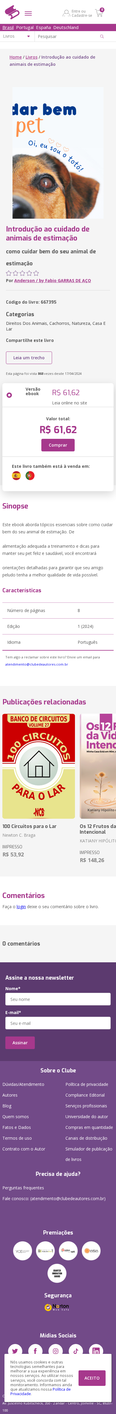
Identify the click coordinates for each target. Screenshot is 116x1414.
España (43, 27)
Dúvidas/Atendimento (23, 1084)
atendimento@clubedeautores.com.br (36, 664)
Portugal (25, 27)
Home (16, 57)
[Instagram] (55, 1351)
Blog (6, 1106)
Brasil (8, 27)
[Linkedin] (96, 1351)
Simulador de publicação (88, 1154)
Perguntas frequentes (23, 1188)
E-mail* (13, 1012)
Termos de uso (17, 1138)
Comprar (58, 445)
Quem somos (15, 1116)
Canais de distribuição (86, 1138)
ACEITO (92, 1378)
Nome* (13, 988)
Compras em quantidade (89, 1127)
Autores (10, 1095)
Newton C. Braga (18, 835)
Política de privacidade (86, 1084)
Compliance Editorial (85, 1095)
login (21, 906)
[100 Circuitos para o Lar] (38, 766)
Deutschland (66, 27)
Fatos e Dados (16, 1127)
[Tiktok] (76, 1351)
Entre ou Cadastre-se (82, 13)
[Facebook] (35, 1351)
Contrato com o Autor (23, 1149)
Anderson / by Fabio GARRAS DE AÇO (52, 280)
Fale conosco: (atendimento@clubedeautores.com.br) (54, 1198)
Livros (31, 57)
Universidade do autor (86, 1116)
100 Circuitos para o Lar (29, 826)
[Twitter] (15, 1351)
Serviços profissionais (86, 1106)
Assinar (20, 1042)
